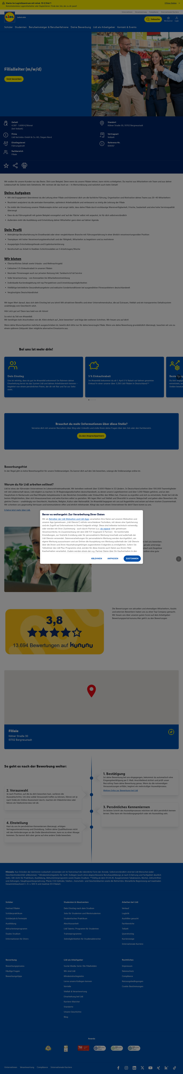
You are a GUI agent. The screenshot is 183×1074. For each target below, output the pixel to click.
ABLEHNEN (96, 558)
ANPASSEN (112, 558)
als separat (105, 528)
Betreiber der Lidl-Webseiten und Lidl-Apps (69, 519)
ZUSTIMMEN (132, 558)
